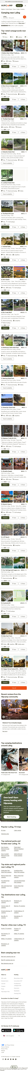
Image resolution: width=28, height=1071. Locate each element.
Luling (18, 9)
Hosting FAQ (17, 993)
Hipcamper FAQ (5, 991)
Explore (3, 9)
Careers (3, 986)
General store (4, 981)
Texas (14, 9)
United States (9, 9)
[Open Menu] (25, 5)
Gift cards (3, 978)
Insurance (16, 988)
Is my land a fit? (18, 981)
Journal (3, 983)
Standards (16, 991)
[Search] (24, 17)
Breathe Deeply (17, 723)
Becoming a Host (18, 978)
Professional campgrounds (17, 984)
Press (2, 989)
